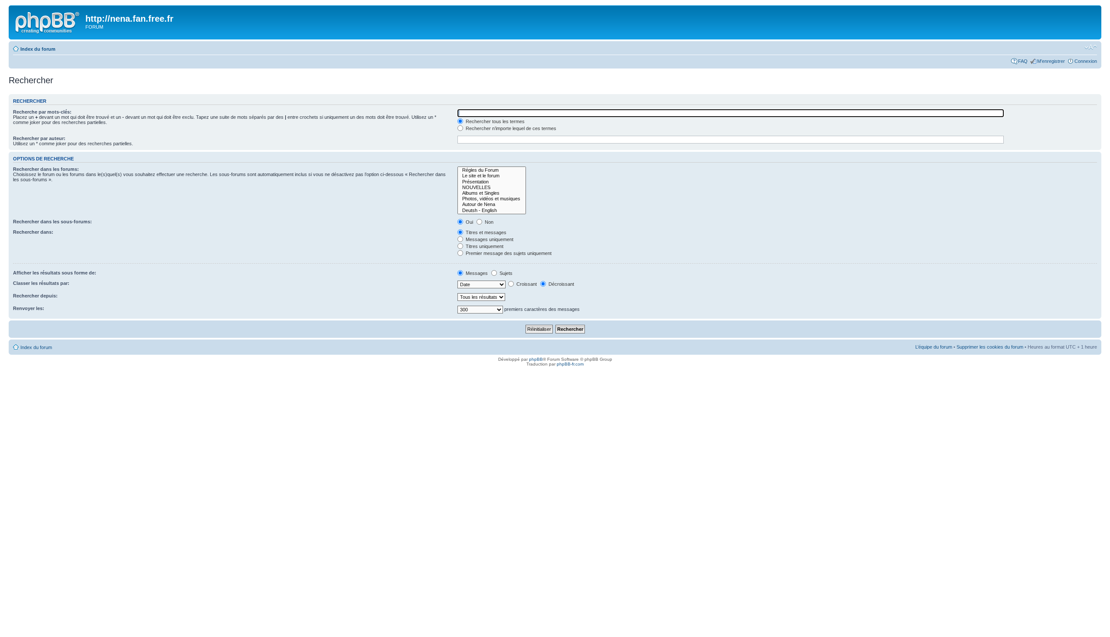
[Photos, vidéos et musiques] (491, 199)
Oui (468, 222)
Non (488, 222)
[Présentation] (491, 182)
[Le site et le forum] (491, 176)
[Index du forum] (48, 21)
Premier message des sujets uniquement (508, 253)
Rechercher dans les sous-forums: (52, 221)
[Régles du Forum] (491, 170)
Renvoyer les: (28, 308)
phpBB (536, 359)
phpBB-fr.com (570, 364)
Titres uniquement (483, 246)
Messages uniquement (488, 239)
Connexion (1085, 61)
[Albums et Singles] (491, 193)
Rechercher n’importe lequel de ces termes (510, 128)
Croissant (526, 284)
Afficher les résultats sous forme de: (54, 272)
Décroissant (560, 284)
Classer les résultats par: (41, 283)
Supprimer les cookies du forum (990, 347)
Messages (476, 273)
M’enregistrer (1051, 61)
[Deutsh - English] (491, 210)
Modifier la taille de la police (1090, 47)
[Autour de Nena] (491, 204)
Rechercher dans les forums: (46, 169)
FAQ (1023, 61)
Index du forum (38, 49)
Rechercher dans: (33, 232)
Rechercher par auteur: (39, 138)
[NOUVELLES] (491, 187)
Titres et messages (485, 232)
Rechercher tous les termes (494, 121)
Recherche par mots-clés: (42, 111)
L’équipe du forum (933, 347)
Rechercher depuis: (35, 295)
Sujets (505, 273)
